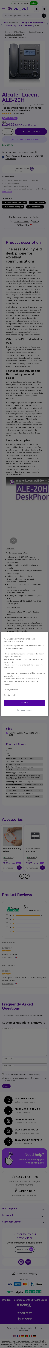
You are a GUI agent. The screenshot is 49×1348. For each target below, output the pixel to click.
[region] (24, 674)
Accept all (24, 703)
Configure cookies (24, 710)
